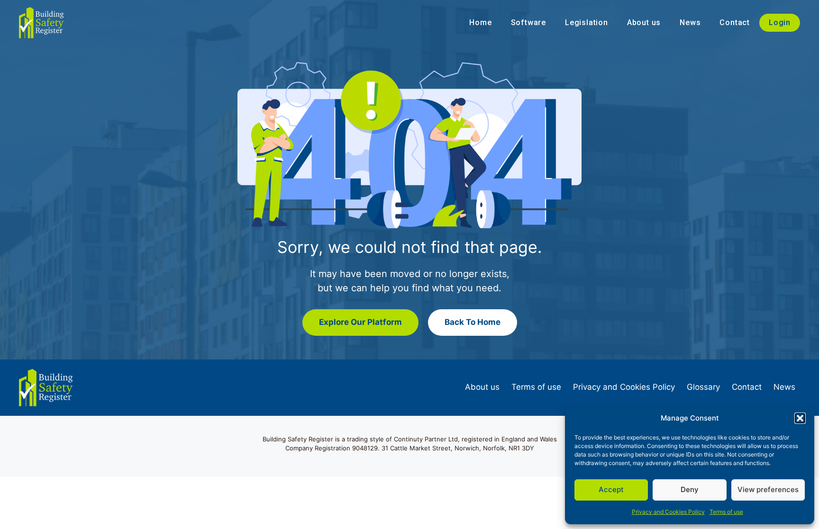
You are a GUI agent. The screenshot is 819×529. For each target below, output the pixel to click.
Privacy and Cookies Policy (668, 511)
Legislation (586, 22)
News (690, 22)
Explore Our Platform (360, 322)
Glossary (703, 387)
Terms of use (726, 511)
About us (644, 22)
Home (480, 22)
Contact (734, 22)
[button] (800, 418)
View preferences (768, 489)
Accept (611, 489)
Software (528, 22)
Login (780, 22)
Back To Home (472, 322)
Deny (690, 489)
